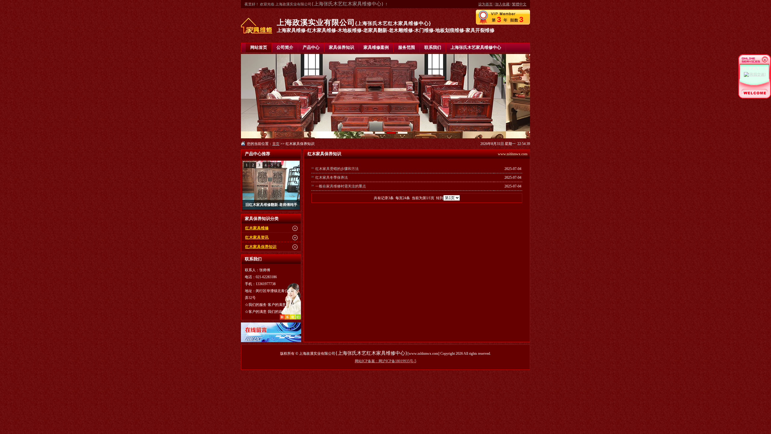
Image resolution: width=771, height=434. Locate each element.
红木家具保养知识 (260, 246)
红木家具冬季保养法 (331, 177)
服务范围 (406, 47)
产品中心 (311, 47)
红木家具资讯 (257, 237)
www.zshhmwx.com (512, 154)
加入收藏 (502, 4)
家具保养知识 (341, 47)
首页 (275, 144)
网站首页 (258, 47)
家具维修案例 (376, 47)
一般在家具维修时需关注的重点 (340, 186)
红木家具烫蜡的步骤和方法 (337, 169)
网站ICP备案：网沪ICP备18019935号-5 (385, 361)
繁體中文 (519, 4)
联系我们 (432, 47)
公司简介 (284, 47)
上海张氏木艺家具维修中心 (476, 47)
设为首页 (485, 4)
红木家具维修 (257, 228)
